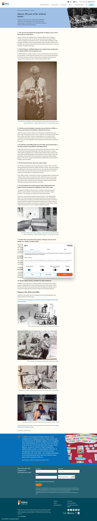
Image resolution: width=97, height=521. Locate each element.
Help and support (54, 4)
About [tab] (65, 249)
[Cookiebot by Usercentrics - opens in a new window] (68, 245)
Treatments (32, 10)
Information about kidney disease (23, 10)
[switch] (42, 270)
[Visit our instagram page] (73, 510)
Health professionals (79, 4)
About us (70, 4)
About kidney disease (44, 4)
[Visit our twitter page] (71, 510)
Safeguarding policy (58, 505)
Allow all (64, 274)
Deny (32, 274)
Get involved (63, 4)
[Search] (86, 5)
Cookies (55, 503)
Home (70, 1)
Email (37, 474)
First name (38, 468)
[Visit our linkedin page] (76, 510)
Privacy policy (70, 501)
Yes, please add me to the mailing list (45, 481)
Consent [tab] (31, 249)
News (76, 1)
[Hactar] (23, 516)
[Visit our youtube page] (79, 510)
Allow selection (49, 274)
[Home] (5, 3)
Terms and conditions (71, 503)
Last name (60, 468)
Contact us (56, 501)
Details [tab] (48, 249)
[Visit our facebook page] (68, 510)
